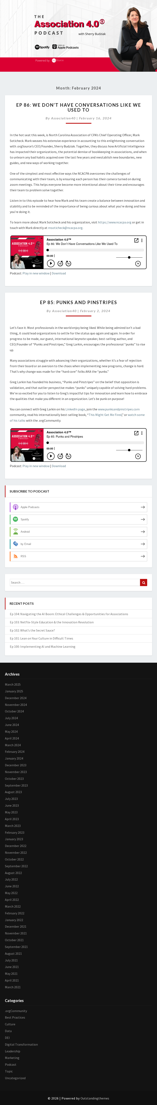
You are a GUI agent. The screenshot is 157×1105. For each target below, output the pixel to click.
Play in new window (35, 273)
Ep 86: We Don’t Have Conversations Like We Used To (78, 107)
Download (59, 273)
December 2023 (15, 765)
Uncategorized (15, 1078)
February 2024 (14, 751)
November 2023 (16, 772)
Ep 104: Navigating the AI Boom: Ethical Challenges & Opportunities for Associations (69, 614)
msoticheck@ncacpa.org (65, 228)
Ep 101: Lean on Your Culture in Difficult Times (41, 638)
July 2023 (11, 799)
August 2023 (13, 792)
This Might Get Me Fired (105, 415)
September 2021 (16, 947)
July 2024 (11, 718)
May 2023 (11, 812)
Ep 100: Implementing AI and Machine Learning (42, 646)
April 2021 (12, 980)
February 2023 (14, 832)
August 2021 (13, 953)
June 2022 (12, 886)
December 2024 (15, 698)
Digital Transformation (21, 1044)
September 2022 (16, 866)
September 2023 (16, 785)
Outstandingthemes (95, 1098)
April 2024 (12, 738)
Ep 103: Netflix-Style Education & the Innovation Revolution (52, 622)
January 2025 (14, 691)
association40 (63, 118)
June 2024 (12, 725)
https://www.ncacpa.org (114, 222)
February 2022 (14, 913)
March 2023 (13, 826)
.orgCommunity (16, 1011)
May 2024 (11, 731)
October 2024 (14, 711)
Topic (9, 1071)
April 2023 (12, 819)
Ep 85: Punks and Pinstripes (78, 302)
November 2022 (16, 852)
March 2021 (13, 987)
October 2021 (14, 940)
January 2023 (14, 839)
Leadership (12, 1051)
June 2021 (12, 967)
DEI (7, 1038)
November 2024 (16, 705)
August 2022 (13, 873)
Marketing (12, 1058)
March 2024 (13, 745)
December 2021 (15, 926)
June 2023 (12, 805)
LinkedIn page (75, 409)
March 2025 (13, 684)
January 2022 (14, 920)
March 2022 (13, 906)
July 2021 (11, 960)
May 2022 (11, 893)
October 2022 (14, 859)
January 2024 (14, 758)
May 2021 (11, 973)
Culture (10, 1024)
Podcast (10, 1064)
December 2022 (15, 846)
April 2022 (12, 900)
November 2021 (16, 933)
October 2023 (14, 779)
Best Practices (15, 1017)
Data (8, 1031)
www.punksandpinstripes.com (119, 409)
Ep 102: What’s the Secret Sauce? (32, 630)
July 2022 (11, 879)
